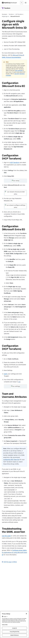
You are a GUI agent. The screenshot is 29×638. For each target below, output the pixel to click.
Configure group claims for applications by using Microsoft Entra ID (14, 552)
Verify (5, 374)
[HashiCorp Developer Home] (9, 2)
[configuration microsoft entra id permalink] (26, 83)
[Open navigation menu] (25, 2)
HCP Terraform (19, 14)
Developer (4, 14)
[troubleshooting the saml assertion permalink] (26, 529)
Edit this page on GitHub (10, 562)
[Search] (21, 2)
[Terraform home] (6, 8)
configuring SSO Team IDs (11, 459)
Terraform (11, 14)
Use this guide (6, 536)
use (19, 382)
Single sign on (5, 16)
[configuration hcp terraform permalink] (26, 156)
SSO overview (18, 70)
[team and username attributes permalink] (26, 394)
